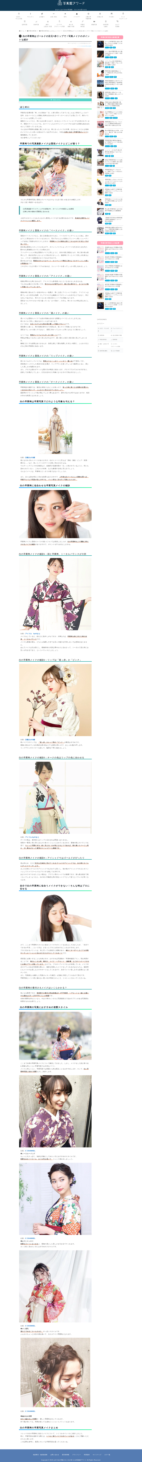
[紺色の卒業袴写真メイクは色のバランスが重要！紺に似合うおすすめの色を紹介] (100, 162)
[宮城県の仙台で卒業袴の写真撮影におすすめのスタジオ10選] (100, 250)
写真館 (107, 76)
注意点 (111, 57)
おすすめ (107, 88)
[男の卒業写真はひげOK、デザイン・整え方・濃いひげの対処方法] (100, 133)
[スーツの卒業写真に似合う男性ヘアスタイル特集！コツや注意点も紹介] (100, 44)
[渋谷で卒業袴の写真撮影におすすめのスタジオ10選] (100, 268)
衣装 (114, 185)
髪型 (114, 47)
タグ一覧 (107, 1454)
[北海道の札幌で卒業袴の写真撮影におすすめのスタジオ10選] (100, 277)
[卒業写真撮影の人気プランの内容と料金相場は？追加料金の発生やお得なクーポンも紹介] (100, 83)
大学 (116, 88)
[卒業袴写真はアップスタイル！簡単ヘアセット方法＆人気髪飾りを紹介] (100, 172)
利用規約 (87, 1454)
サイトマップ (97, 1454)
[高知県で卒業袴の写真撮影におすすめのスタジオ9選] (100, 259)
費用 (115, 76)
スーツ (107, 47)
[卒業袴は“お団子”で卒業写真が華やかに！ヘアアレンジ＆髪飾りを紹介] (100, 192)
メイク (79, 46)
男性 (111, 47)
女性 (83, 46)
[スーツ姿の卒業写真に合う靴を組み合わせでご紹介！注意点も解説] (100, 54)
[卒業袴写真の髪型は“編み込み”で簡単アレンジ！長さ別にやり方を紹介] (100, 143)
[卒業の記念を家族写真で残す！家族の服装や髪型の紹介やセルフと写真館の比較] (100, 104)
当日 (111, 233)
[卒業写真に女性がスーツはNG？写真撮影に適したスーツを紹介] (100, 95)
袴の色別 (88, 46)
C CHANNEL (30, 1151)
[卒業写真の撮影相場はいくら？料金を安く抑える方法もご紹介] (100, 73)
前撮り (107, 233)
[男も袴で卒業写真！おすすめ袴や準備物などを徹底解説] (100, 211)
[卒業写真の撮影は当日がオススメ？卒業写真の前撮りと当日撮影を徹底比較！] (100, 230)
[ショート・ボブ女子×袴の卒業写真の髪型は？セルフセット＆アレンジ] (100, 152)
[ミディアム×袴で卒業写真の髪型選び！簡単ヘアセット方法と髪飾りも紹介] (100, 63)
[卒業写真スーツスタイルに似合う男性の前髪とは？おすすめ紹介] (100, 201)
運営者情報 (65, 1454)
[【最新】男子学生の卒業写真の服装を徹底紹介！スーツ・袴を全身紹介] (100, 220)
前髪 (107, 204)
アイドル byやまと (32, 633)
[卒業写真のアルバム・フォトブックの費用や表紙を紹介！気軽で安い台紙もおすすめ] (100, 124)
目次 (54, 100)
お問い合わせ (54, 1454)
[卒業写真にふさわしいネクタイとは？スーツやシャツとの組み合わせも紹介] (100, 182)
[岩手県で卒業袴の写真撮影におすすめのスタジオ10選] (100, 287)
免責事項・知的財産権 (40, 1454)
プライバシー (76, 1454)
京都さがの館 (30, 457)
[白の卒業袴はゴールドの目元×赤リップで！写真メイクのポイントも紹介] (100, 114)
